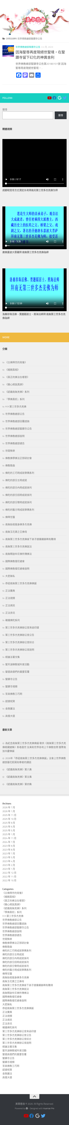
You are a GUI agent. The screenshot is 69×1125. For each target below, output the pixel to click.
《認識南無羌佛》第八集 (18, 769)
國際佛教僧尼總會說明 (17, 568)
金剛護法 (10, 708)
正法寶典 (10, 590)
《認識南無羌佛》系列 (17, 391)
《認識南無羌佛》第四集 (18, 784)
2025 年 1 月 (8, 834)
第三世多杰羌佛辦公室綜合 (19, 642)
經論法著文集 (12, 657)
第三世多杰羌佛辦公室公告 (19, 635)
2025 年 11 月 (9, 815)
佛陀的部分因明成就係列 (18, 495)
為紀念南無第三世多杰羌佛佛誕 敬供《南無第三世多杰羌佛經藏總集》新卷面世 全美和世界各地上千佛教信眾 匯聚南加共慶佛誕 (34, 747)
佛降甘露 (10, 517)
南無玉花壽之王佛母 (16, 531)
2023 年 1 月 (8, 868)
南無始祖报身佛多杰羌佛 (18, 524)
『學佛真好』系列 (15, 399)
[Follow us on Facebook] (54, 98)
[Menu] (65, 4)
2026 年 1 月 (8, 811)
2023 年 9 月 (8, 845)
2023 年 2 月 (8, 865)
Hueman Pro (48, 1108)
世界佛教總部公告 (15, 414)
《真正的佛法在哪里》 (17, 377)
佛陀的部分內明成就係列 (18, 487)
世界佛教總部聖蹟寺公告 (28, 47)
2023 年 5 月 (8, 857)
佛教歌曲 (10, 465)
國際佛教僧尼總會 (15, 561)
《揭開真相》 (12, 369)
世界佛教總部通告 (15, 443)
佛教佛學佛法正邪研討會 (18, 458)
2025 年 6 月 (8, 826)
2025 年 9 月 (8, 822)
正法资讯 (10, 612)
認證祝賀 (10, 701)
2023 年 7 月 (8, 853)
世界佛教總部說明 (15, 436)
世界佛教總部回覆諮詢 (17, 421)
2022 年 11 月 (9, 876)
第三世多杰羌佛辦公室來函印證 (22, 627)
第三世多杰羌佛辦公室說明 (19, 649)
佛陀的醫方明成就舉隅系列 (19, 509)
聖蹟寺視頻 (11, 686)
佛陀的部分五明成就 (16, 480)
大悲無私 (10, 576)
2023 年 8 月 (8, 849)
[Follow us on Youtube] (49, 98)
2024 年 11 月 (9, 838)
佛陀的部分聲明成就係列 (18, 502)
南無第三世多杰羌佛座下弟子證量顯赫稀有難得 (30, 539)
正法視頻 (10, 598)
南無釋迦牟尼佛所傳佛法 (18, 553)
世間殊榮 (10, 450)
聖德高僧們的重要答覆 (17, 671)
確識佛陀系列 (12, 620)
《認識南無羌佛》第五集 (18, 776)
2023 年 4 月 (8, 861)
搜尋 (4, 109)
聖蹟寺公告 (11, 679)
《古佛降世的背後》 (16, 362)
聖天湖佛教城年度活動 (17, 664)
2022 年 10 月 (9, 880)
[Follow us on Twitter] (65, 98)
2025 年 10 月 (9, 819)
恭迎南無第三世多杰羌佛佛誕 (21, 583)
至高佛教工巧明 (13, 693)
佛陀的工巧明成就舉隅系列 (19, 472)
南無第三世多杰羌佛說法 (18, 546)
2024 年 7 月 (8, 842)
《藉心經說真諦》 (15, 384)
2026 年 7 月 (8, 807)
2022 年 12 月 (9, 872)
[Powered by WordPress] (27, 1108)
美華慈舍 (8, 4)
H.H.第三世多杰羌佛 (15, 406)
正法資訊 (10, 605)
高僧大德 (10, 716)
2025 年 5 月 (8, 830)
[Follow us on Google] (59, 98)
